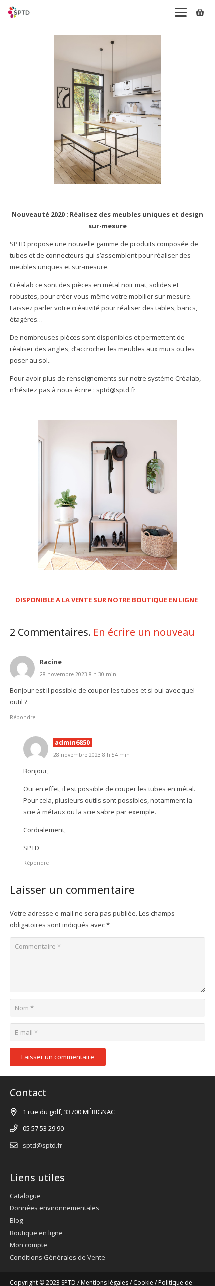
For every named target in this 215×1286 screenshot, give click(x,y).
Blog (16, 1220)
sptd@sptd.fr (42, 1145)
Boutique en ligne (36, 1232)
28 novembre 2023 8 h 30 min (78, 674)
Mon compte (29, 1244)
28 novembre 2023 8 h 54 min (92, 754)
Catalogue (25, 1195)
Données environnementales (55, 1207)
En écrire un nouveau (144, 632)
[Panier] (200, 12)
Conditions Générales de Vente (58, 1257)
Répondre (23, 717)
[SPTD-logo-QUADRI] (19, 12)
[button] (181, 12)
